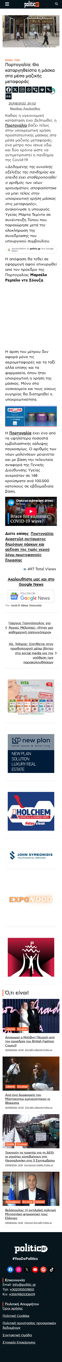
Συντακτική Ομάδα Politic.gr (38, 1165)
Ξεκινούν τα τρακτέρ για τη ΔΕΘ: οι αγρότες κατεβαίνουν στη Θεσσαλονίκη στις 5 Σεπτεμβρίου (30, 1156)
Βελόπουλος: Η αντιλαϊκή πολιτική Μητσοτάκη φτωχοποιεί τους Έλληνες (30, 1214)
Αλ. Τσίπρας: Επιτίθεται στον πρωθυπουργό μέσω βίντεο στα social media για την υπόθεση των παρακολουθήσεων (31, 653)
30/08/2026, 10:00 (14, 1108)
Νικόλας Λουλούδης (25, 108)
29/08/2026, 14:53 (14, 1165)
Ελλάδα (10, 1144)
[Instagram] (22, 90)
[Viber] (35, 90)
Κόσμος (9, 60)
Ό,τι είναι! (22, 1029)
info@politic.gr (24, 1284)
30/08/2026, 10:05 (14, 1050)
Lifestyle (10, 1029)
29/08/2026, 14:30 (14, 1223)
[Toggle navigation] (7, 4)
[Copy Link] (49, 90)
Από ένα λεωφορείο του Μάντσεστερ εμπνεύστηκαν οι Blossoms (27, 1099)
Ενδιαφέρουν (13, 1202)
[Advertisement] (31, 317)
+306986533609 (22, 1294)
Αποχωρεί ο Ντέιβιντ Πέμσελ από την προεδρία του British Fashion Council (30, 1041)
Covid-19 (15, 605)
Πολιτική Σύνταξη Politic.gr (38, 1223)
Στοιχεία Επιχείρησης (19, 1342)
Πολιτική (39, 1202)
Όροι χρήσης (13, 1308)
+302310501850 (22, 1289)
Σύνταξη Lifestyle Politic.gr (38, 1050)
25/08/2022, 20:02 (22, 103)
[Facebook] (9, 90)
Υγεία (17, 60)
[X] (15, 90)
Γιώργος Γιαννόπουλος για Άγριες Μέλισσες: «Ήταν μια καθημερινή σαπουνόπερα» (31, 628)
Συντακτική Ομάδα (17, 1335)
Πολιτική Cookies (16, 1316)
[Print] (42, 90)
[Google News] (9, 96)
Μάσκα (24, 605)
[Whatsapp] (29, 90)
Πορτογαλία (16, 125)
